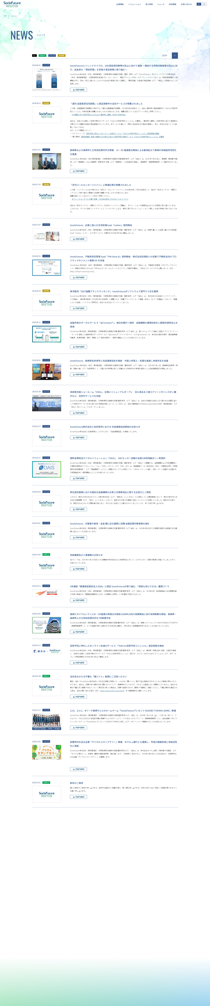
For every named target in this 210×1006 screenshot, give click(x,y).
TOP (5, 16)
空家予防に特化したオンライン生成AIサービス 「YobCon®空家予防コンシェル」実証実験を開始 (122, 133)
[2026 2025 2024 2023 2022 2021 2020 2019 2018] (170, 55)
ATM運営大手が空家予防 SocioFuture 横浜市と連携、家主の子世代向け (99, 114)
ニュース (14, 16)
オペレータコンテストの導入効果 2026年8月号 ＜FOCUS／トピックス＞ (100, 199)
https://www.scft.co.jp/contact (112, 690)
